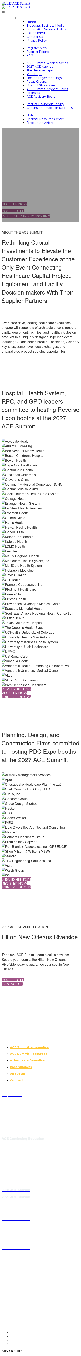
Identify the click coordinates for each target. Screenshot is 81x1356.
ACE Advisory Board (41, 96)
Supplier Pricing (38, 52)
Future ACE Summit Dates (46, 29)
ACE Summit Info (32, 59)
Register (26, 44)
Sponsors (33, 93)
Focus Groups (37, 81)
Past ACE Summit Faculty (45, 104)
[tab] (44, 1047)
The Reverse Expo (40, 70)
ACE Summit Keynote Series (47, 89)
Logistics (26, 111)
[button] (14, 204)
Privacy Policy (37, 40)
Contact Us (35, 37)
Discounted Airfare (40, 123)
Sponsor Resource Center (45, 119)
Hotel (31, 115)
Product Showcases (41, 85)
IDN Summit (36, 33)
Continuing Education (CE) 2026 (50, 108)
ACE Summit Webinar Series (47, 63)
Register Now (37, 48)
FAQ (30, 55)
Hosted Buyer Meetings (44, 78)
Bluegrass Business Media (45, 25)
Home (23, 18)
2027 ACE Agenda (40, 67)
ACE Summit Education (38, 100)
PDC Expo (34, 74)
